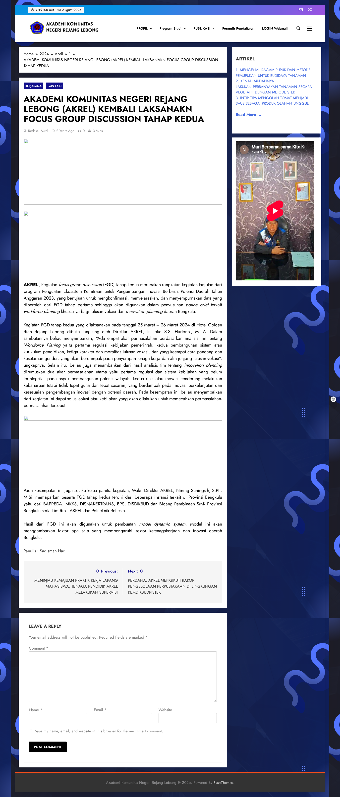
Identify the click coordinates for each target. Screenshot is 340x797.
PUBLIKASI (201, 28)
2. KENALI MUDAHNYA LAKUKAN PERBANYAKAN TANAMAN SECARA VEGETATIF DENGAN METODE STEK (274, 86)
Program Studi (170, 28)
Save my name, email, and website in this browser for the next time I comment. (99, 731)
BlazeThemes (223, 782)
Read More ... (248, 114)
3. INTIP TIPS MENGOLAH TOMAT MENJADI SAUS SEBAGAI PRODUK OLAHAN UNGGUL (272, 100)
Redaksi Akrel (38, 130)
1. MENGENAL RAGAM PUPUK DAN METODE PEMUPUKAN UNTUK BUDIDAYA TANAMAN (273, 72)
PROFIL (142, 28)
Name (35, 710)
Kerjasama (33, 86)
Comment (38, 648)
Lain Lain (54, 86)
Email (100, 710)
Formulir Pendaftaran (238, 28)
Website (165, 710)
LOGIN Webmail (275, 28)
